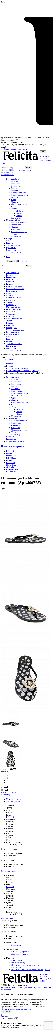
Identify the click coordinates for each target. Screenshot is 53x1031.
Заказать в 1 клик (8, 792)
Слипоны (15, 229)
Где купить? (16, 967)
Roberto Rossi (12, 469)
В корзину (5, 795)
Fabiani (9, 453)
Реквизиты (16, 252)
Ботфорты (15, 190)
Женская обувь (12, 179)
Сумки (9, 241)
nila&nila (10, 467)
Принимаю (6, 1011)
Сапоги (14, 202)
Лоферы (20, 211)
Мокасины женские (20, 195)
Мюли (19, 213)
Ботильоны (16, 186)
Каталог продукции (20, 951)
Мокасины (16, 225)
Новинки (10, 325)
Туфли (14, 209)
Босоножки (16, 183)
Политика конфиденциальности (25, 965)
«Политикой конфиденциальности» (16, 1009)
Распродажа (11, 238)
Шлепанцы (16, 218)
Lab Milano (11, 458)
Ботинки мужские (19, 222)
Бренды (9, 243)
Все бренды (11, 472)
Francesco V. (11, 456)
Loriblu (9, 460)
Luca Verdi (10, 462)
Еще (8, 256)
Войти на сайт (7, 172)
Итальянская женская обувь (18, 368)
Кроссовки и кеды (19, 193)
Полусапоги (16, 197)
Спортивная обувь (19, 232)
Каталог (9, 366)
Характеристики (13, 799)
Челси (19, 216)
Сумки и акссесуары (15, 330)
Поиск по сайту (18, 963)
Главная (9, 364)
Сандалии (15, 227)
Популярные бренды (12, 446)
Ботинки (15, 188)
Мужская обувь (13, 220)
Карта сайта (18, 261)
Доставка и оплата (14, 245)
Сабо (13, 199)
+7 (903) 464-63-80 (9, 170)
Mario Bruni (11, 465)
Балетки (14, 181)
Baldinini (10, 451)
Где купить (11, 248)
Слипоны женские (19, 204)
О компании (11, 250)
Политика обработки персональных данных (30, 970)
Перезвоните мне (25, 170)
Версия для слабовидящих (14, 149)
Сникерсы (15, 206)
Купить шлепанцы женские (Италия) (22, 370)
